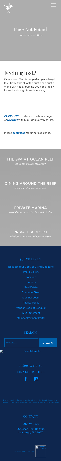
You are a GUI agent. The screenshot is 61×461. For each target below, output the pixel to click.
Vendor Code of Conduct (31, 307)
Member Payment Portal (31, 317)
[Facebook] (25, 378)
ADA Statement (31, 312)
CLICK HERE (11, 116)
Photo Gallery (31, 271)
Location (31, 276)
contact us (19, 132)
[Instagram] (36, 378)
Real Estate (31, 287)
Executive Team (31, 292)
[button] (48, 342)
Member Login (30, 297)
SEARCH (12, 119)
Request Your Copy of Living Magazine (31, 266)
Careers (31, 281)
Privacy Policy (31, 302)
